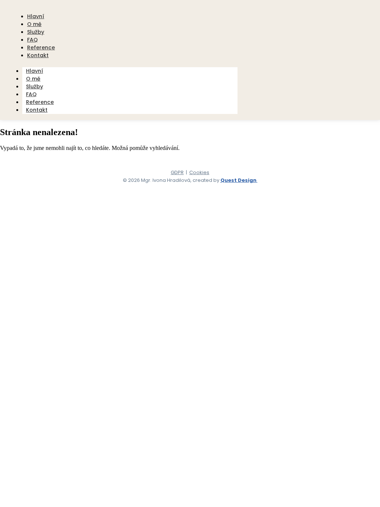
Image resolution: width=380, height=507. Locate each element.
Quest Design (239, 180)
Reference (40, 102)
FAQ (31, 94)
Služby (34, 86)
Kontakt (38, 55)
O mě (33, 78)
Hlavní (34, 71)
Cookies (199, 172)
